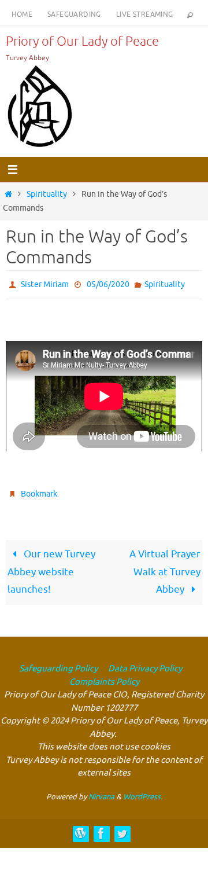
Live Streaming (144, 14)
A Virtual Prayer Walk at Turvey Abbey (164, 566)
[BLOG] (80, 828)
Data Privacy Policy (144, 663)
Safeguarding (74, 14)
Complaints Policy (104, 676)
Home (22, 14)
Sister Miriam (45, 283)
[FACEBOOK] (101, 828)
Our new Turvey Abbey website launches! (51, 566)
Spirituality (47, 194)
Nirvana (101, 791)
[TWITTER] (121, 828)
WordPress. (142, 791)
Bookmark (39, 490)
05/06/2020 (108, 283)
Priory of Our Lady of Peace (82, 42)
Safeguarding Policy (58, 663)
